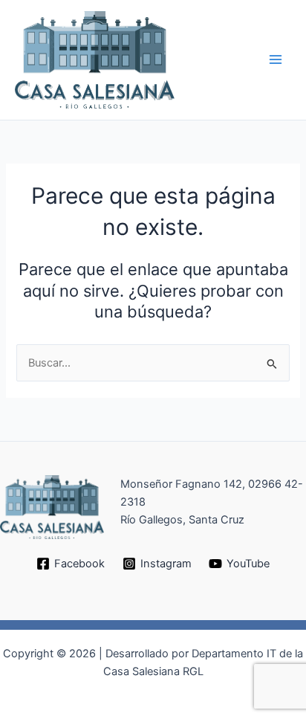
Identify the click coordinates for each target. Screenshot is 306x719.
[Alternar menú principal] (275, 60)
